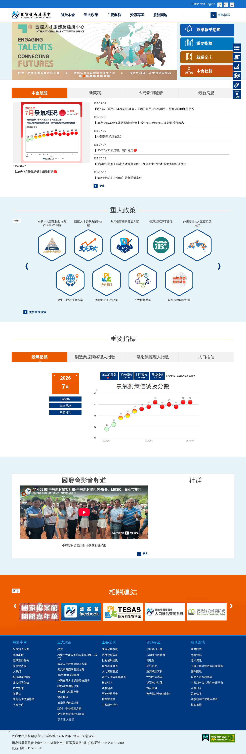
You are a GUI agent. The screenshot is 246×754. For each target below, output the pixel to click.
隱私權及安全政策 (58, 736)
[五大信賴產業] (105, 76)
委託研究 (151, 665)
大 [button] (232, 5)
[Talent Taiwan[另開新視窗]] (94, 51)
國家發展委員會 (31, 15)
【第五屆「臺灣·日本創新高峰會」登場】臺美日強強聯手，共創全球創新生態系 (144, 109)
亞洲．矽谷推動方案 (69, 708)
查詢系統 (65, 405)
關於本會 (20, 642)
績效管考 (107, 682)
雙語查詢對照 (154, 682)
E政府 (205, 737)
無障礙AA (222, 738)
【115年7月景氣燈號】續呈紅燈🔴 (35, 171)
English (210, 4)
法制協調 (107, 688)
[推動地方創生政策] (101, 76)
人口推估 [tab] (206, 357)
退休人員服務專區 (201, 676)
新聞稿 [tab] (95, 93)
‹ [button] (26, 266)
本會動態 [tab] (39, 93)
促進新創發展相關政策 (70, 713)
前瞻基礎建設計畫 (68, 702)
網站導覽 (199, 4)
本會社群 (18, 704)
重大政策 (235, 56)
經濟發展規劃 (110, 654)
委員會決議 (19, 665)
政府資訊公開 (154, 649)
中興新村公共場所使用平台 (207, 682)
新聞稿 (65, 399)
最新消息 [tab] (206, 93)
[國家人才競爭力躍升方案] (87, 76)
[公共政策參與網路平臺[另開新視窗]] (165, 611)
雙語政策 (62, 697)
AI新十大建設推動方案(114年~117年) (77, 656)
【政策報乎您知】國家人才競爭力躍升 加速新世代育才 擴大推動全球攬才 (140, 164)
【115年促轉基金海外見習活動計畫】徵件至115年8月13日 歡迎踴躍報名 (139, 122)
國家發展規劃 (110, 649)
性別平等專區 (154, 676)
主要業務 (109, 642)
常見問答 (196, 649)
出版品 (150, 660)
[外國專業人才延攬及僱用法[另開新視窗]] (98, 76)
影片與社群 (235, 76)
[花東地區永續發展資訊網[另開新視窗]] (81, 611)
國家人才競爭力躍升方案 (72, 663)
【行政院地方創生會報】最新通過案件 (118, 178)
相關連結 (235, 84)
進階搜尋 (224, 15)
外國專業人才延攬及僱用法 (73, 680)
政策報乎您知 (21, 682)
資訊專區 (153, 642)
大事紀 (17, 671)
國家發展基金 (110, 693)
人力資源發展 (110, 671)
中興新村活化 (110, 704)
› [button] (219, 266)
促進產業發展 (110, 665)
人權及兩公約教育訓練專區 (207, 665)
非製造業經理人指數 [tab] (151, 357)
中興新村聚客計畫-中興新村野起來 (84, 545)
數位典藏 (151, 688)
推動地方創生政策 (68, 686)
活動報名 (196, 688)
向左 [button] (15, 605)
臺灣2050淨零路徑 (68, 674)
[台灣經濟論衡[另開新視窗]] (39, 612)
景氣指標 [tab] (39, 357)
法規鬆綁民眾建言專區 (204, 699)
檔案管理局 (108, 699)
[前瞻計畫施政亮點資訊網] (108, 76)
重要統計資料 (154, 671)
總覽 (60, 649)
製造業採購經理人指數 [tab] (95, 357)
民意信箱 (196, 693)
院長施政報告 (21, 649)
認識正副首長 (21, 660)
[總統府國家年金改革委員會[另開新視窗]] (123, 611)
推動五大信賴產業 (68, 691)
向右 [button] (231, 605)
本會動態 (18, 688)
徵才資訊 (196, 660)
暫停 (17, 25)
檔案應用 (196, 704)
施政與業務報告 (22, 676)
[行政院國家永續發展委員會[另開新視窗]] (207, 611)
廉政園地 (196, 671)
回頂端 (235, 93)
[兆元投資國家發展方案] (91, 76)
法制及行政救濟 (155, 654)
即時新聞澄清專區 (23, 699)
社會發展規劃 (110, 660)
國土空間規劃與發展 (114, 676)
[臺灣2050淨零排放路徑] (94, 76)
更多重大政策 (37, 312)
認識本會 (18, 654)
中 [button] (226, 5)
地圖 (76, 736)
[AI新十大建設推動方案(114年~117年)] (80, 76)
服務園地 (198, 642)
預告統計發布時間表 (158, 693)
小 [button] (219, 5)
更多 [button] (102, 186)
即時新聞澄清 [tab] (151, 93)
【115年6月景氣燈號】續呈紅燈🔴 (115, 150)
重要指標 (235, 65)
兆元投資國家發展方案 (70, 669)
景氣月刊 (65, 412)
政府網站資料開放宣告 (28, 736)
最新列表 (235, 46)
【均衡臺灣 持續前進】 (108, 136)
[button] (214, 15)
